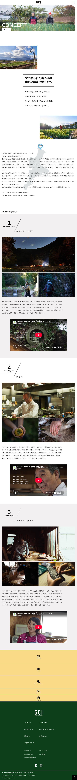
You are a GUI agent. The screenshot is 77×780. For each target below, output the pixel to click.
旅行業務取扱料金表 (28, 754)
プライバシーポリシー (44, 751)
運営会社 (27, 736)
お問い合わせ (43, 736)
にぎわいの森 (28, 743)
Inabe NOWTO (28, 729)
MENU (73, 4)
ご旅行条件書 (42, 754)
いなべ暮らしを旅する (45, 729)
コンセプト (27, 722)
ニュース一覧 (43, 722)
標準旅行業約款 (27, 751)
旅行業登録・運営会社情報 (30, 757)
